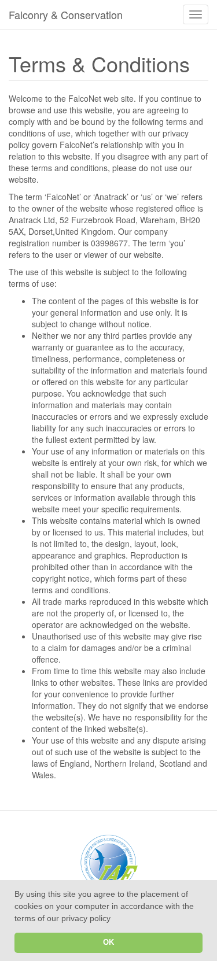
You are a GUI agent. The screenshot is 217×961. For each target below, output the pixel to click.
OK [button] (108, 942)
